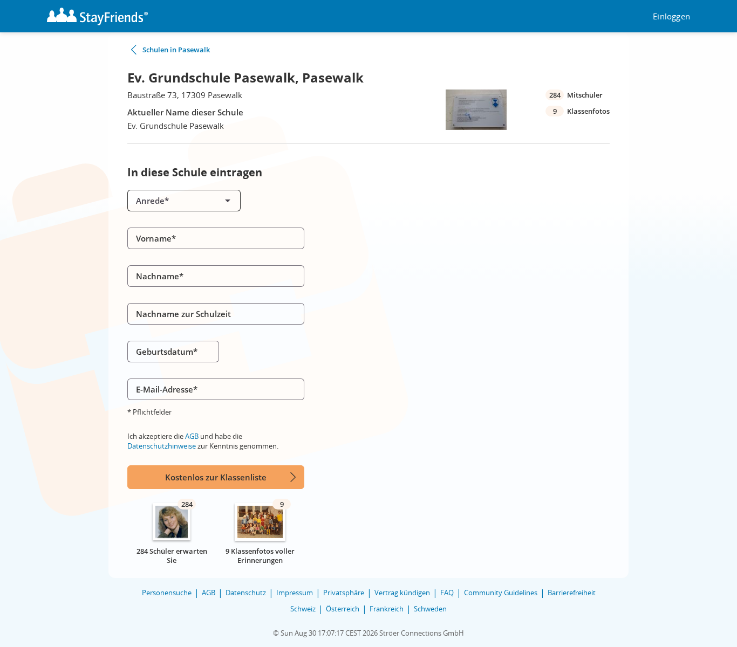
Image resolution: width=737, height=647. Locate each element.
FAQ (447, 592)
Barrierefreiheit (572, 592)
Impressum (294, 592)
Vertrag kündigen (402, 592)
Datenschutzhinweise (161, 446)
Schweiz (303, 609)
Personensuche (167, 592)
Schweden (430, 609)
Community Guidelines (500, 592)
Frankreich (387, 609)
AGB (192, 436)
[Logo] (97, 16)
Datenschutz (246, 592)
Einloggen (671, 16)
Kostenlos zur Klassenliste (216, 477)
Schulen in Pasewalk (176, 49)
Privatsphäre (343, 592)
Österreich (342, 609)
